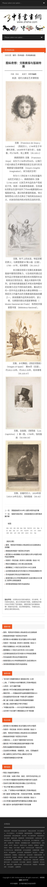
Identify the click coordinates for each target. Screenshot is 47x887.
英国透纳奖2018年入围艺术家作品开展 (25, 510)
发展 (7, 533)
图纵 (7, 528)
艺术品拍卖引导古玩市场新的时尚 (18, 574)
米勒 (21, 530)
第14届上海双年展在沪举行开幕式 (15, 704)
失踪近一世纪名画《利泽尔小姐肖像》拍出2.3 (19, 643)
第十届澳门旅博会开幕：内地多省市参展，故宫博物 (21, 794)
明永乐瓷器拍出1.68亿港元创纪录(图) (19, 564)
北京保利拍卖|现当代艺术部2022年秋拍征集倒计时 (24, 571)
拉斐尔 (27, 533)
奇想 (11, 528)
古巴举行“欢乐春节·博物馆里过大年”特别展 (18, 711)
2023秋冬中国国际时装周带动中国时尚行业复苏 (20, 780)
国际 (11, 533)
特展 (25, 528)
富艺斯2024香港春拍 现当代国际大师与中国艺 (19, 639)
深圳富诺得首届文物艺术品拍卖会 (18, 584)
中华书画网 (32, 74)
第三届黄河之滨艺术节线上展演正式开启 (17, 754)
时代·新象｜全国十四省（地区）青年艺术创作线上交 (22, 776)
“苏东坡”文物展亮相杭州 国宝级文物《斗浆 (18, 679)
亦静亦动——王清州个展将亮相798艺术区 (18, 740)
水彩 (35, 530)
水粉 (31, 530)
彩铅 (34, 528)
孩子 (18, 530)
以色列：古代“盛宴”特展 (11, 686)
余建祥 (39, 530)
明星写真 (29, 528)
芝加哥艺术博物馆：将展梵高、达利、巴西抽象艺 (20, 751)
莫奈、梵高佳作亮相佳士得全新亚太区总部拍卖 (20, 632)
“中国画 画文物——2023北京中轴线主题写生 (19, 707)
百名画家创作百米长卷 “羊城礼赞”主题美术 (18, 697)
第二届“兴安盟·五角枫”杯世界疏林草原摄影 (18, 700)
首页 (14, 55)
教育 (22, 533)
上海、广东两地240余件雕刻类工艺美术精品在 (19, 682)
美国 (10, 530)
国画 (38, 528)
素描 (18, 528)
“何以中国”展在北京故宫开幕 (13, 787)
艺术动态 (21, 55)
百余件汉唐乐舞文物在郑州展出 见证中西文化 (19, 783)
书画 (35, 533)
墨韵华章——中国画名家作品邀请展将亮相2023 (20, 693)
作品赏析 (26, 530)
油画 (14, 530)
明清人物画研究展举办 (11, 773)
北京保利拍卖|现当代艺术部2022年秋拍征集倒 (19, 653)
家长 (31, 533)
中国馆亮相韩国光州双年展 (12, 758)
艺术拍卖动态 (30, 55)
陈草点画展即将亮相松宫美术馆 (14, 747)
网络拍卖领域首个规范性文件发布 (18, 551)
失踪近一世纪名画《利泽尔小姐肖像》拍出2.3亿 (23, 560)
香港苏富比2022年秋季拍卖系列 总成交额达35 (19, 661)
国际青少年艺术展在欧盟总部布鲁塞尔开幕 (18, 690)
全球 (15, 533)
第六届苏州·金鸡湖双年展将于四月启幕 (17, 804)
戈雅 (14, 528)
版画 (21, 528)
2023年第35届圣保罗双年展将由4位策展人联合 (20, 801)
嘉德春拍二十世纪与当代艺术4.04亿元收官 (21, 567)
